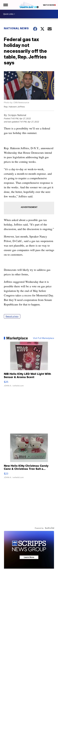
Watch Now (48, 5)
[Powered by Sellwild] (49, 528)
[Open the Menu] (5, 5)
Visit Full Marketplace (43, 338)
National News (16, 28)
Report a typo (12, 316)
